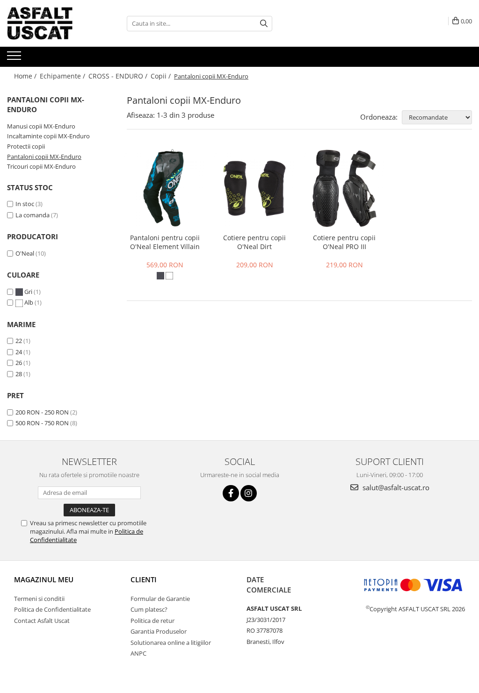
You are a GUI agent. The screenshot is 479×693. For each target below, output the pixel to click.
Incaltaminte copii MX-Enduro (48, 136)
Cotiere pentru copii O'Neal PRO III (344, 242)
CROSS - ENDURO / (118, 75)
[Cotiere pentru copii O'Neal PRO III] (344, 188)
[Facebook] (231, 493)
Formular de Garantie (160, 598)
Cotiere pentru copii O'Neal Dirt (254, 242)
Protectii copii (26, 146)
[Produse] (15, 58)
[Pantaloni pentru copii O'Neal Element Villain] (164, 188)
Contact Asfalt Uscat (42, 620)
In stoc (24, 204)
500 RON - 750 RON (42, 423)
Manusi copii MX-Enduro (41, 126)
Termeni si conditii (39, 598)
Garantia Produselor (159, 631)
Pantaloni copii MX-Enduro (44, 156)
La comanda (32, 215)
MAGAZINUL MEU (43, 579)
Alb (29, 302)
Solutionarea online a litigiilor (171, 642)
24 (18, 352)
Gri (28, 291)
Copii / (162, 75)
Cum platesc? (149, 609)
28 (18, 374)
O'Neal (24, 253)
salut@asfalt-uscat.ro (395, 487)
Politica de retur (152, 620)
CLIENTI (144, 579)
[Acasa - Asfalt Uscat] (54, 23)
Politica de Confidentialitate (52, 609)
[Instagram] (248, 493)
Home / (26, 75)
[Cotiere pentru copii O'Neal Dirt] (254, 188)
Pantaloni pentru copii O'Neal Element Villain (165, 242)
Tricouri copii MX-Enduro (41, 166)
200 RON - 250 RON (42, 412)
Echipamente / (63, 75)
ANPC (138, 653)
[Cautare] (263, 23)
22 (18, 340)
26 (18, 362)
